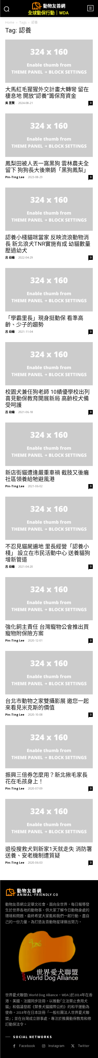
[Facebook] (14, 1046)
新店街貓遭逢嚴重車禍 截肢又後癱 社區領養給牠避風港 (47, 475)
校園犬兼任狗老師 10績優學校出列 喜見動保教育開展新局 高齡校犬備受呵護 (47, 398)
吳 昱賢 (10, 103)
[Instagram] (43, 1046)
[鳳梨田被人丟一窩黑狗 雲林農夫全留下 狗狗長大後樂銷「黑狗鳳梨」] (49, 135)
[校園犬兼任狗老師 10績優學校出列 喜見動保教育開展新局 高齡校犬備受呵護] (49, 363)
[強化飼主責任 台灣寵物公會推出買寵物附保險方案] (49, 598)
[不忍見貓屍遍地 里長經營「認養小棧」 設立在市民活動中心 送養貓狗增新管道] (49, 518)
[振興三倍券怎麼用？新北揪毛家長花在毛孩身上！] (49, 746)
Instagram (56, 1046)
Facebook (27, 1046)
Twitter (83, 1046)
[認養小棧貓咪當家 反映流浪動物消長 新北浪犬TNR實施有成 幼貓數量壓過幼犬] (49, 209)
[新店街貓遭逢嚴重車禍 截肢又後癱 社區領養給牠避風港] (49, 444)
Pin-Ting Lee (14, 177)
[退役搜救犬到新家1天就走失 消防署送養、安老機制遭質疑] (49, 820)
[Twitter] (73, 1046)
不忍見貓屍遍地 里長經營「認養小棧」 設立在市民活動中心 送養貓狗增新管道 (47, 553)
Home (9, 22)
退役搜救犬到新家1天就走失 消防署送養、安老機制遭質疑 (48, 852)
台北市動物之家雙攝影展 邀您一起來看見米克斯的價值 (47, 704)
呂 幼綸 (10, 257)
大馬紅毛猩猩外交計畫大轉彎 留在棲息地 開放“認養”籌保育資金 (47, 92)
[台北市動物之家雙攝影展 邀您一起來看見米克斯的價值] (49, 672)
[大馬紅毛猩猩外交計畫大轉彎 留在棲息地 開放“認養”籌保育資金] (49, 61)
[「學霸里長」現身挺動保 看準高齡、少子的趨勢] (49, 289)
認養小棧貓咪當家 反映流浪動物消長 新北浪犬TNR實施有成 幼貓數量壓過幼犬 (47, 244)
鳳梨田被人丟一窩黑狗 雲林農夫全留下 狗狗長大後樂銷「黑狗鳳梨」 (47, 166)
